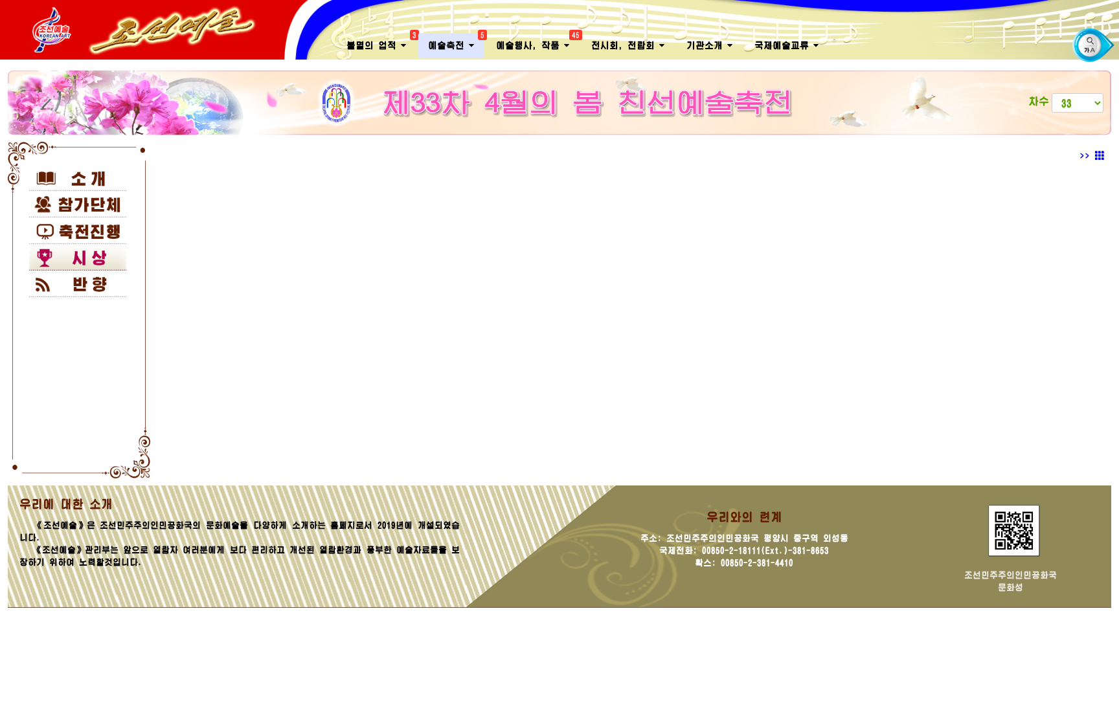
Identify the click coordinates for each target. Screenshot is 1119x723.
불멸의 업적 (381, 41)
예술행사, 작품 (537, 41)
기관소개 (706, 45)
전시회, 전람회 (625, 45)
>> (1087, 156)
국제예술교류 (783, 45)
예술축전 (456, 41)
